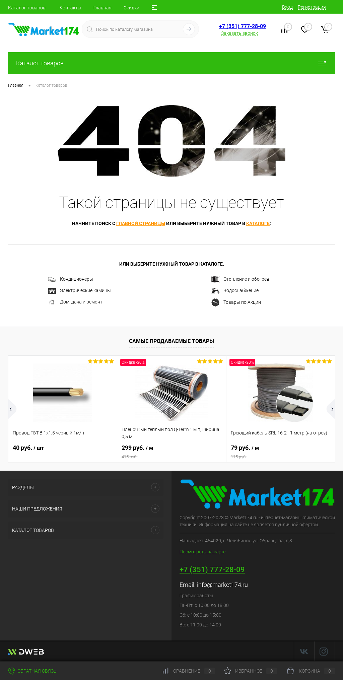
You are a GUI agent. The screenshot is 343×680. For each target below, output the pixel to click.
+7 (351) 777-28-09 (242, 26)
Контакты (70, 7)
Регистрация (312, 7)
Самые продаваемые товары (171, 341)
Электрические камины (85, 290)
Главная (102, 7)
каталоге (258, 223)
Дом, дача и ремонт (81, 301)
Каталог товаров (27, 7)
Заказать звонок (239, 33)
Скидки (131, 7)
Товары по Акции (242, 301)
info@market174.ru (222, 584)
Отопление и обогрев (246, 279)
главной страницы (140, 223)
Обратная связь (36, 671)
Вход (287, 7)
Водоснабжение (241, 290)
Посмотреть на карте (202, 551)
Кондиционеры (76, 279)
